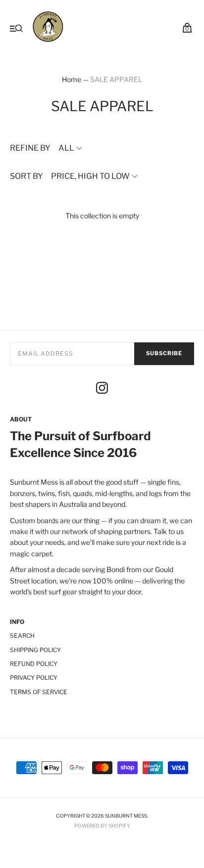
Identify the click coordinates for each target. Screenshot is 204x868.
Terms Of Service (38, 692)
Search (22, 635)
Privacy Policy (33, 677)
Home (71, 79)
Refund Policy (33, 663)
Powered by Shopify (102, 825)
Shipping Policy (35, 650)
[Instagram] (102, 389)
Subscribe (164, 353)
